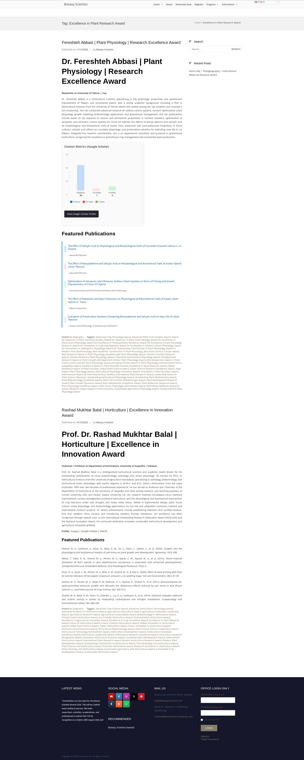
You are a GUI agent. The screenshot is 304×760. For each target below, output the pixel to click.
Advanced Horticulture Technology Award (151, 608)
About (169, 4)
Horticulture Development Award (128, 631)
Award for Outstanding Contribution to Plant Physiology (135, 348)
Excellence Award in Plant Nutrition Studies (105, 365)
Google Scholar (89, 531)
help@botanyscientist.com (168, 700)
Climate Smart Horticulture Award (80, 617)
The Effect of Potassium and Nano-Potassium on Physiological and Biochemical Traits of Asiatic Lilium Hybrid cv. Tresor (123, 300)
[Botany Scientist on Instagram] (126, 696)
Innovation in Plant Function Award (159, 371)
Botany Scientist (76, 4)
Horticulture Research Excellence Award (136, 634)
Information (228, 4)
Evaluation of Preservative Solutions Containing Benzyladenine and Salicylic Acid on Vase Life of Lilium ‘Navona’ (123, 318)
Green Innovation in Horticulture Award (149, 625)
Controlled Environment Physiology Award (137, 357)
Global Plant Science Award (114, 368)
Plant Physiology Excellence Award (80, 385)
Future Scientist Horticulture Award (120, 623)
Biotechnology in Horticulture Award (156, 614)
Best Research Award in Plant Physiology (83, 354)
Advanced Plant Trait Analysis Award (151, 336)
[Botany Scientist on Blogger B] (119, 703)
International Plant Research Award (134, 374)
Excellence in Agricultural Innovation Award (85, 620)
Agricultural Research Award (85, 614)
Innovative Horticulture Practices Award (104, 637)
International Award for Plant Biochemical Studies (88, 374)
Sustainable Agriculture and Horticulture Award (129, 649)
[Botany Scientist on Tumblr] (111, 703)
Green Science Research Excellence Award (152, 368)
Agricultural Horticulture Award (124, 611)
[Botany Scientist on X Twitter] (134, 696)
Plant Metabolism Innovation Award (122, 383)
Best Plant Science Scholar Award (161, 351)
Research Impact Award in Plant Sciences (91, 388)
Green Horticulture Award (113, 625)
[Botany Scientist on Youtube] (111, 696)
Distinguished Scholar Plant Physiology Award (121, 359)
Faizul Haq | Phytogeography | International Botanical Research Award (212, 73)
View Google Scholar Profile (81, 213)
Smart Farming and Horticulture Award (82, 649)
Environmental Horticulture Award (152, 617)
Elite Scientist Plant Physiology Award (90, 362)
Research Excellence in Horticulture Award (156, 646)
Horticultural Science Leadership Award (157, 628)
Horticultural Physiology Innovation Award (117, 371)
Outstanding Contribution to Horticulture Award (109, 643)
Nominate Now (183, 4)
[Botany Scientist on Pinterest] (141, 696)
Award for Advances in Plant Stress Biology (127, 339)
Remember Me (211, 719)
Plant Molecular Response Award (159, 383)
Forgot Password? (210, 739)
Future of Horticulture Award (85, 623)
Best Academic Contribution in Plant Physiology (118, 351)
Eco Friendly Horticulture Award (116, 617)
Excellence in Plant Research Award (148, 365)
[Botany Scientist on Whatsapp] (126, 703)
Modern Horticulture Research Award (142, 640)
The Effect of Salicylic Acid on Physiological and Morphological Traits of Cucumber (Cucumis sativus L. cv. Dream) (125, 247)
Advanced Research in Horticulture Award (84, 611)
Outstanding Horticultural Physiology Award (110, 377)
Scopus (75, 531)
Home (157, 4)
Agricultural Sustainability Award (118, 614)
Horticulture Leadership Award (97, 634)
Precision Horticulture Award (118, 646)
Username (212, 694)
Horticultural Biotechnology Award (116, 628)
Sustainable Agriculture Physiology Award (136, 388)
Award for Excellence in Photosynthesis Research (113, 342)
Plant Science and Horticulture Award (81, 646)
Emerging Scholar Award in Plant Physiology (134, 362)
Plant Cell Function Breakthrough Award (124, 380)
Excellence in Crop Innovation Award (128, 620)
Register (199, 4)
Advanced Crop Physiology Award (113, 336)
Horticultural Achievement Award (79, 628)
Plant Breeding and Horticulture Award (157, 643)
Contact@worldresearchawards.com (173, 716)
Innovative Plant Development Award (145, 637)
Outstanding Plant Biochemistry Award (155, 377)
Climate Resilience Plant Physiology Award (92, 357)
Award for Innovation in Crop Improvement (95, 345)
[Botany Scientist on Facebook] (119, 696)
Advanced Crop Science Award (111, 608)
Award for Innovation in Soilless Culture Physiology (146, 345)
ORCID (103, 531)
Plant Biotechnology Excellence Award (82, 380)
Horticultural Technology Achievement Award (86, 631)
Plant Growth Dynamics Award (86, 383)
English (261, 2)
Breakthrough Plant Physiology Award (126, 354)
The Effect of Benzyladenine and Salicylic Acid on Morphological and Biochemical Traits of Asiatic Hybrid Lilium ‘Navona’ (124, 265)
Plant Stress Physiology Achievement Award (122, 385)
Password (212, 707)
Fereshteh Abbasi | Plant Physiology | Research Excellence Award (121, 42)
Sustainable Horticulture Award (101, 651)
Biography (78, 336)
